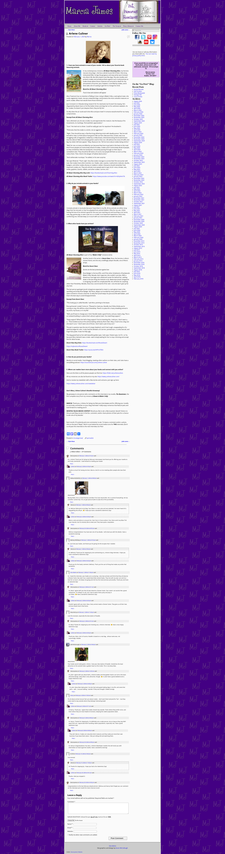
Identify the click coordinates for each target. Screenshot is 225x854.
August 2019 (138, 248)
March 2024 (138, 151)
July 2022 (137, 187)
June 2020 (137, 230)
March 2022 (138, 193)
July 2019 (137, 250)
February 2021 (138, 216)
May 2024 (137, 148)
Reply (72, 463)
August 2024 (138, 142)
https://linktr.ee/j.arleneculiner (113, 373)
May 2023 (137, 169)
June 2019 (137, 252)
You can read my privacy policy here (144, 55)
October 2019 (138, 245)
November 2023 (139, 159)
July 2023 (137, 166)
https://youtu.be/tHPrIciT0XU (93, 350)
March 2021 (138, 214)
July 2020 (137, 229)
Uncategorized (78, 438)
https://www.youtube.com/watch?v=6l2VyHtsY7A (109, 176)
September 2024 (139, 141)
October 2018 (138, 266)
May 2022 (137, 189)
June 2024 (137, 146)
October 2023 (138, 160)
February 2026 (138, 112)
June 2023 (137, 168)
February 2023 (138, 175)
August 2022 (138, 185)
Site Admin (112, 846)
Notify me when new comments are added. (83, 835)
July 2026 (137, 103)
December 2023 (139, 157)
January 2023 (138, 176)
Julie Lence (126, 30)
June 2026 (137, 105)
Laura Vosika (138, 97)
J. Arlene (73, 466)
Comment (71, 802)
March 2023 (138, 173)
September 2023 (139, 162)
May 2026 (137, 107)
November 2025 (139, 117)
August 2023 (138, 164)
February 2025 (138, 134)
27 (128, 36)
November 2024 (139, 139)
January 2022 (138, 196)
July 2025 (137, 125)
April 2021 (137, 212)
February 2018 (138, 279)
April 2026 (137, 108)
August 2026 (138, 101)
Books (85, 26)
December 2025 (139, 116)
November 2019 (139, 243)
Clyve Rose (71, 30)
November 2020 (139, 221)
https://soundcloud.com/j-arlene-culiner (93, 362)
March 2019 (138, 257)
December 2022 (139, 178)
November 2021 (139, 200)
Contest (92, 26)
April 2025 (137, 130)
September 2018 (139, 268)
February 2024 (138, 153)
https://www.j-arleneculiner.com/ (108, 377)
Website (70, 831)
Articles (99, 26)
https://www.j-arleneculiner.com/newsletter (81, 384)
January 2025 (138, 135)
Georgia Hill (138, 95)
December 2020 (139, 220)
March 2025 (138, 132)
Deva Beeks (73, 572)
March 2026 (138, 110)
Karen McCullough (122, 848)
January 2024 (138, 155)
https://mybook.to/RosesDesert (77, 346)
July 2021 (137, 207)
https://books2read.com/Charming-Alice (103, 173)
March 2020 (138, 236)
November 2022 (139, 180)
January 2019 (138, 261)
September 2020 (139, 225)
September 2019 (139, 246)
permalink (90, 438)
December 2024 (139, 137)
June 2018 (137, 273)
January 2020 (138, 239)
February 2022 (138, 194)
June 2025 (137, 126)
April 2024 (137, 150)
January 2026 (138, 114)
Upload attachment (89, 817)
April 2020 (137, 234)
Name (70, 824)
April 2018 (137, 277)
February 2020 (138, 238)
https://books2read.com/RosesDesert (94, 343)
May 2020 (137, 232)
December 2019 (139, 241)
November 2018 (139, 264)
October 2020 (138, 223)
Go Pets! (107, 26)
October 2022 (138, 182)
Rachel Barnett (139, 89)
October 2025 (138, 119)
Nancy (72, 695)
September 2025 (139, 121)
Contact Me (139, 26)
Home (69, 26)
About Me (77, 26)
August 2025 (138, 123)
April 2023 (137, 171)
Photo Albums (127, 26)
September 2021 (139, 203)
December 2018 (139, 263)
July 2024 (137, 144)
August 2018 (138, 270)
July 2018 (137, 272)
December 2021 (139, 198)
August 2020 (138, 227)
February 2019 (138, 259)
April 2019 (137, 255)
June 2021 (137, 209)
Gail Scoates (138, 91)
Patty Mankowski (139, 93)
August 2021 (138, 205)
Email (69, 828)
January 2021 (138, 218)
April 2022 (137, 191)
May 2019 (137, 254)
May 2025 (137, 128)
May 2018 (137, 275)
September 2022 (139, 184)
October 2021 (138, 202)
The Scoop (116, 26)
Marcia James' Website (76, 852)
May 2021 (137, 211)
